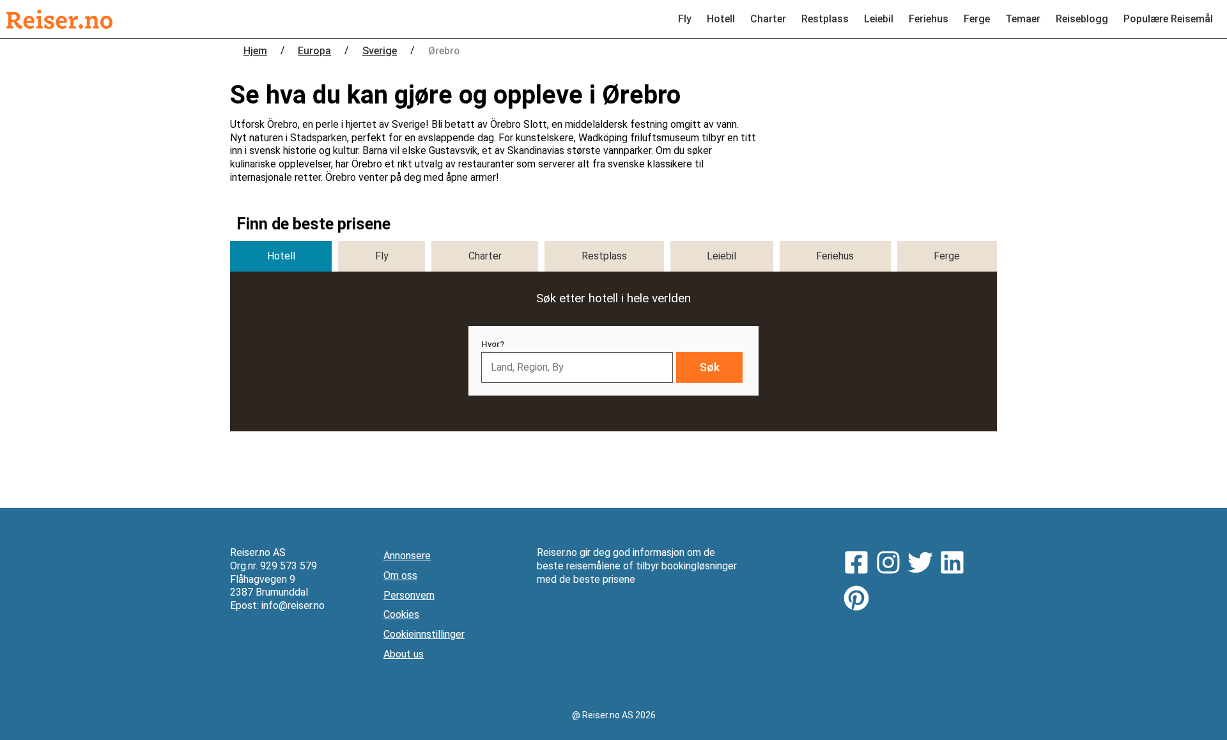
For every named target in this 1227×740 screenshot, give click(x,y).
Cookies (401, 614)
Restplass (825, 19)
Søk (710, 367)
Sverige (379, 51)
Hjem (255, 51)
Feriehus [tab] (835, 256)
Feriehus (928, 19)
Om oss (400, 575)
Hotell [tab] (281, 256)
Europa (314, 51)
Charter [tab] (485, 256)
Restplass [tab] (604, 256)
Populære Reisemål (1168, 19)
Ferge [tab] (947, 256)
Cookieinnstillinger (424, 634)
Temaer (1022, 19)
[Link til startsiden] (59, 19)
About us (403, 654)
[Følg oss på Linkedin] (955, 564)
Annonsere (407, 556)
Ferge (977, 19)
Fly (684, 19)
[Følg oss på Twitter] (923, 564)
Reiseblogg (1082, 19)
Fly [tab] (382, 256)
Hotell (721, 19)
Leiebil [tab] (721, 256)
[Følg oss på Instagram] (891, 564)
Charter (768, 19)
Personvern (409, 595)
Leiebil (878, 19)
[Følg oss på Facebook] (860, 564)
